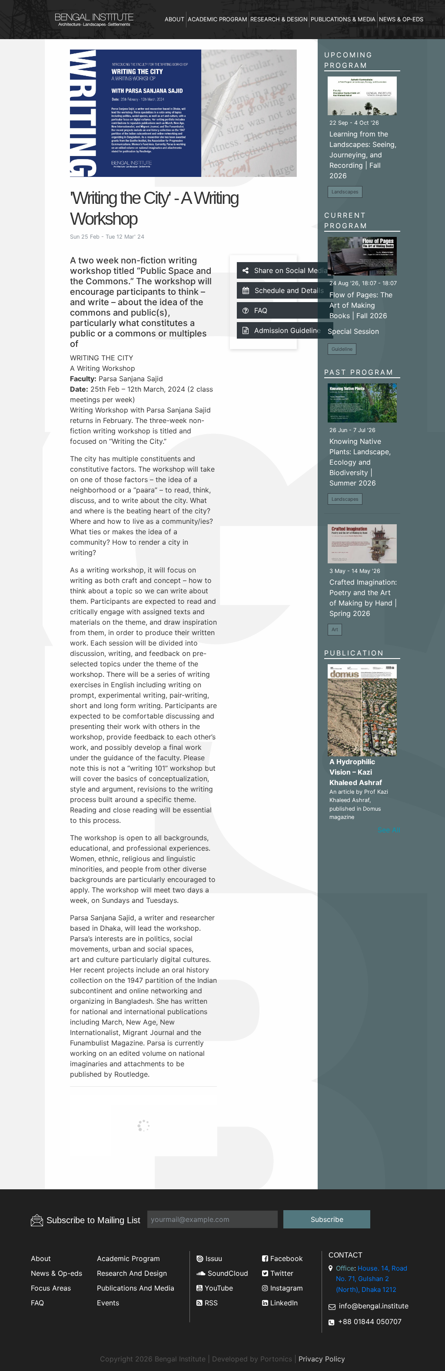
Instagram (285, 1288)
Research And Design (132, 1273)
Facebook (285, 1258)
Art (335, 629)
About (174, 19)
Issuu (212, 1258)
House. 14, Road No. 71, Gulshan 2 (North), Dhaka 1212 (371, 1279)
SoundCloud (227, 1273)
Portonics (276, 1358)
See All (389, 829)
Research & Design (279, 19)
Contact (345, 1255)
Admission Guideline (286, 330)
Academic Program (217, 19)
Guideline (342, 349)
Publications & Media (343, 19)
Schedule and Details (288, 290)
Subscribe (327, 1219)
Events (108, 1302)
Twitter (280, 1273)
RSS (210, 1302)
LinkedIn (283, 1302)
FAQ (259, 310)
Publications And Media (135, 1288)
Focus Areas (51, 1288)
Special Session (353, 331)
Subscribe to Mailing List (93, 1220)
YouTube (218, 1288)
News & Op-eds (401, 19)
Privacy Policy (322, 1358)
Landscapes (345, 192)
